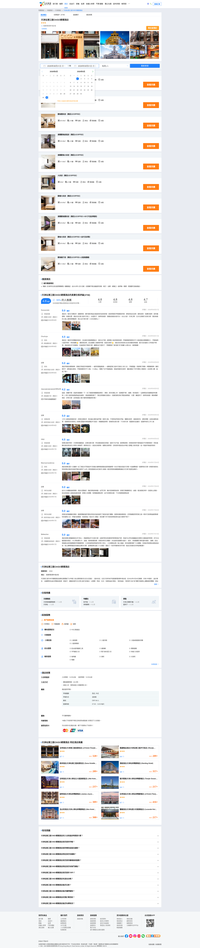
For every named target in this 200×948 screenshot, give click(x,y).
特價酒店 (41, 10)
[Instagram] (134, 936)
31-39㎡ (62, 264)
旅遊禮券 (93, 923)
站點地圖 (151, 944)
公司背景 (63, 919)
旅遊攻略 (80, 919)
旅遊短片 (93, 925)
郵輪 (77, 4)
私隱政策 (63, 930)
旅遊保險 (93, 921)
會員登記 (119, 921)
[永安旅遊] (45, 4)
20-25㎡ (62, 223)
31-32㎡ (62, 161)
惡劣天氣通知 (104, 923)
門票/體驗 (99, 4)
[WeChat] (143, 936)
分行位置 (63, 925)
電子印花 (93, 927)
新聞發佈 (63, 923)
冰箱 (102, 80)
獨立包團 (108, 4)
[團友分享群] (153, 936)
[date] (54, 66)
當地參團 (116, 4)
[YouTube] (130, 936)
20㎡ (61, 182)
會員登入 (119, 919)
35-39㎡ (62, 141)
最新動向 (63, 921)
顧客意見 (129, 921)
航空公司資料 (104, 921)
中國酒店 (50, 10)
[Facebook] (126, 936)
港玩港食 (41, 927)
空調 (79, 121)
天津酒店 (58, 10)
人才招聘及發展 (66, 927)
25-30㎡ (62, 121)
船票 (82, 4)
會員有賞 (119, 925)
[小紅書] (139, 936)
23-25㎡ (62, 202)
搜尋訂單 (157, 4)
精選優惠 (119, 927)
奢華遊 (123, 4)
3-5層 (71, 141)
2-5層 (69, 182)
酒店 (66, 4)
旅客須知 (93, 919)
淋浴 (86, 121)
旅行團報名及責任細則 (97, 930)
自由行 (71, 4)
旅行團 (55, 4)
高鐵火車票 (90, 4)
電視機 (94, 121)
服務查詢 (129, 923)
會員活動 (129, 919)
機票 (61, 4)
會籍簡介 (119, 923)
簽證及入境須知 (105, 925)
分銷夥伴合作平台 (132, 925)
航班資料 (103, 919)
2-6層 (71, 121)
